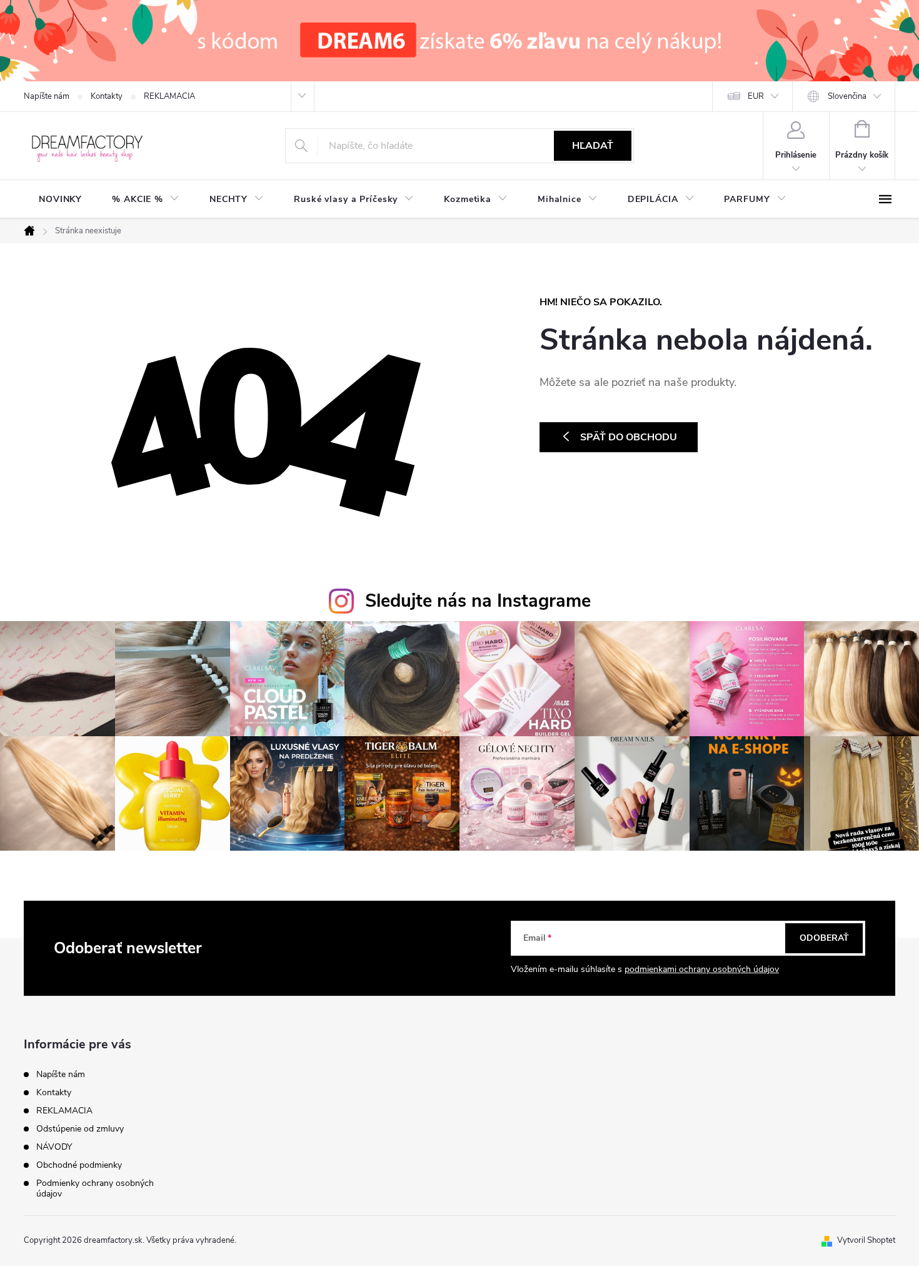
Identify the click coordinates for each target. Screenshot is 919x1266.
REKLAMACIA (169, 96)
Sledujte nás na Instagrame (478, 601)
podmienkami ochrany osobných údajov (702, 969)
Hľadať (592, 146)
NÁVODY (54, 1147)
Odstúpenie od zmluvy (80, 1129)
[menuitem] (60, 199)
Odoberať (824, 938)
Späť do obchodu (628, 437)
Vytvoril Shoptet (866, 1240)
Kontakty (107, 96)
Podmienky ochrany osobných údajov (95, 1188)
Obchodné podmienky (79, 1165)
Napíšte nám (46, 96)
